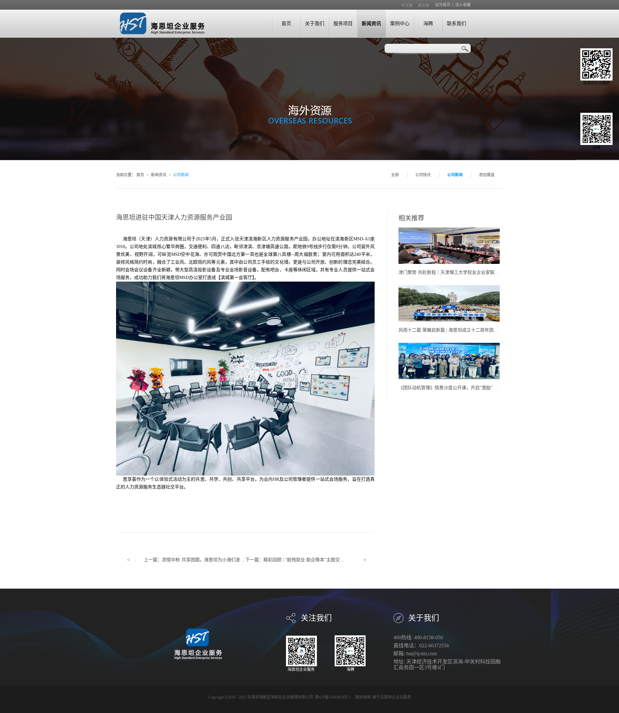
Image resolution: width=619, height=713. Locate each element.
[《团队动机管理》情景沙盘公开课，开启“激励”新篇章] (449, 345)
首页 (286, 23)
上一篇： (203, 559)
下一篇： (306, 559)
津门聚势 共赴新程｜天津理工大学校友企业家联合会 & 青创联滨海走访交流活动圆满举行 (487, 272)
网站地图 (362, 697)
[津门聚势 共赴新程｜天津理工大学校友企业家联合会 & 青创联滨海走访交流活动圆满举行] (449, 230)
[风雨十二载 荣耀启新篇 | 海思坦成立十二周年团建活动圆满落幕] (449, 288)
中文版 (407, 5)
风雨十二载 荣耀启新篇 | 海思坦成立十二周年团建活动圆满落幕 (461, 330)
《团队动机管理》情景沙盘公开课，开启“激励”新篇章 (452, 387)
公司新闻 (181, 175)
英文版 (423, 5)
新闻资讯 (158, 175)
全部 (395, 175)
